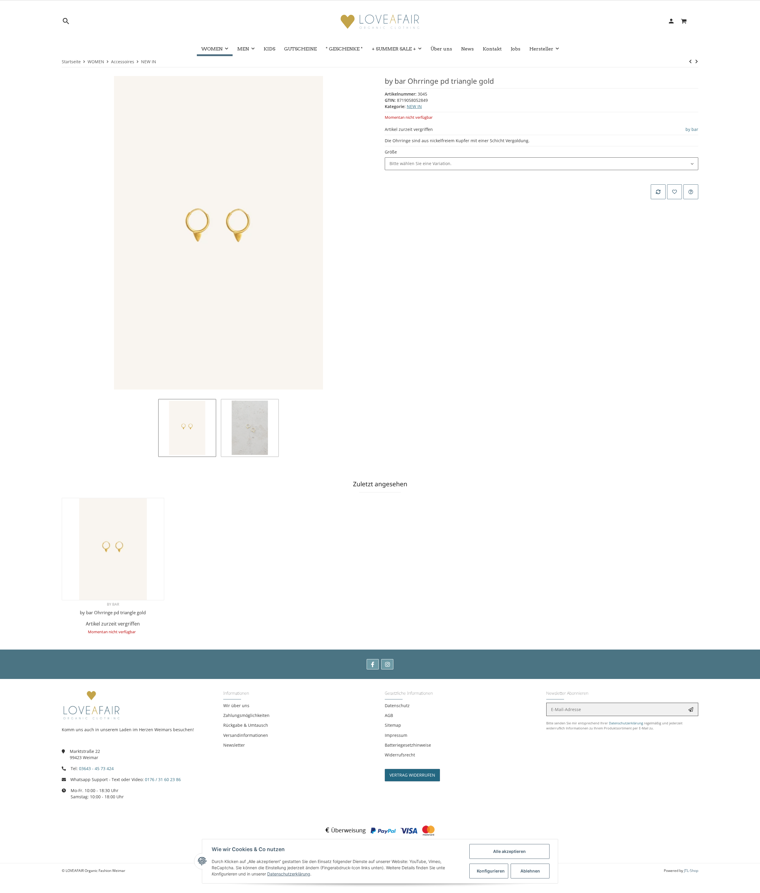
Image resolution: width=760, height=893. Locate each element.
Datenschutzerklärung (626, 723)
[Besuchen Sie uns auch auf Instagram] (387, 664)
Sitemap (393, 725)
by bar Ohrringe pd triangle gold (113, 612)
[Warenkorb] (687, 21)
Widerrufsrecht (400, 755)
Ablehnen (530, 870)
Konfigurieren (491, 870)
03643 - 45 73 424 (96, 768)
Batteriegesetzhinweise (408, 745)
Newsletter (234, 745)
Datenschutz (397, 705)
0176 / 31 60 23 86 (163, 779)
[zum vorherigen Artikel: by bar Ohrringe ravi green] (690, 61)
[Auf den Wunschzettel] (674, 191)
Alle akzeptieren (509, 851)
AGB (389, 715)
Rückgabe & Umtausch (245, 725)
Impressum (396, 735)
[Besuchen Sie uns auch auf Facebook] (373, 664)
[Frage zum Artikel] (690, 191)
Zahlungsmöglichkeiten (246, 715)
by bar (691, 129)
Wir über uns (236, 705)
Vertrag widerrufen (412, 775)
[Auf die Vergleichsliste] (658, 191)
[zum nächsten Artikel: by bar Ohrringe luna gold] (696, 61)
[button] (541, 163)
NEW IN (414, 106)
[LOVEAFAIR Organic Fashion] (380, 21)
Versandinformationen (245, 735)
